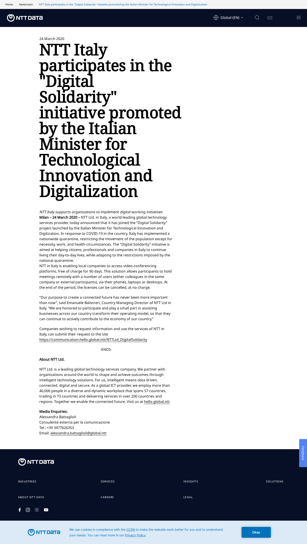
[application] (153, 532)
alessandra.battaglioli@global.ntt (78, 433)
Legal (188, 497)
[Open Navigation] (298, 18)
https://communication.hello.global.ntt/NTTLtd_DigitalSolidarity (93, 339)
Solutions (275, 481)
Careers (107, 497)
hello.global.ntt (157, 401)
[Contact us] (269, 17)
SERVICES (108, 481)
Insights (190, 481)
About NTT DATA (31, 497)
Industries (27, 481)
